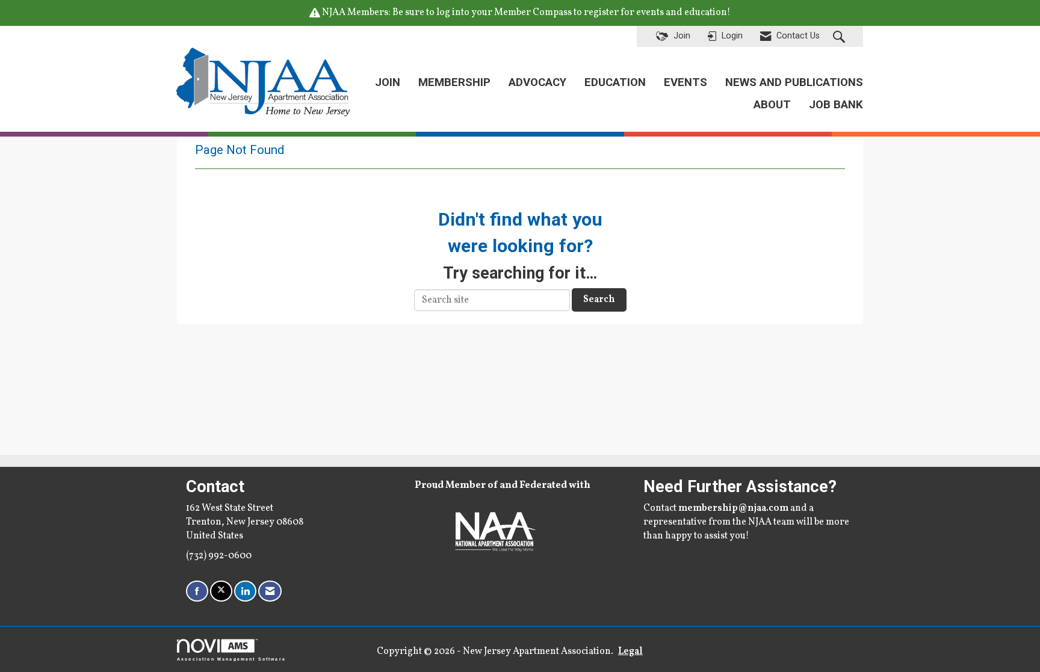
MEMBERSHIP (454, 82)
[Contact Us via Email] (270, 591)
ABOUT (772, 104)
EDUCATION (615, 82)
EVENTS (685, 82)
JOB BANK (836, 104)
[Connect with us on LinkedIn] (245, 591)
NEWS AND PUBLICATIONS (794, 82)
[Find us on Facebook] (197, 591)
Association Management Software (231, 658)
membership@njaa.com (733, 508)
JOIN (387, 82)
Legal (630, 651)
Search (599, 299)
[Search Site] (840, 37)
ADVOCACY (537, 82)
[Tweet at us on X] (221, 591)
